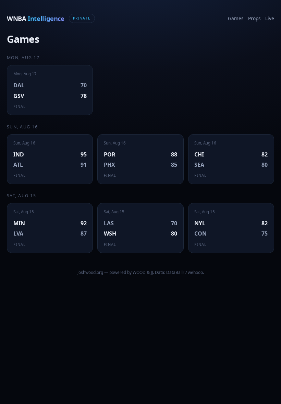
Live (269, 18)
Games (236, 18)
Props (254, 18)
